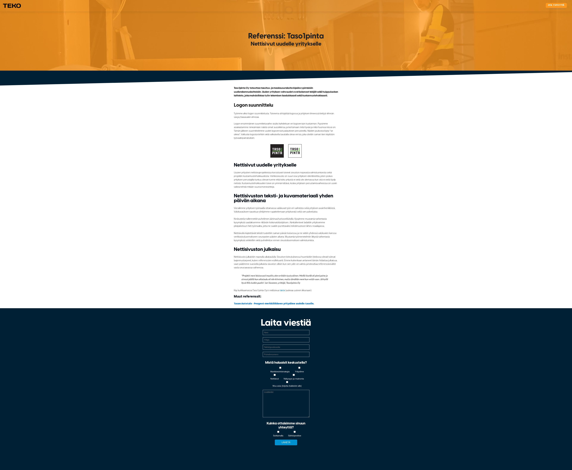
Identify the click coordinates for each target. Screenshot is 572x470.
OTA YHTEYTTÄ (556, 5)
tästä (282, 290)
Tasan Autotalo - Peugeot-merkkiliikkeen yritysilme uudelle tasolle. (274, 303)
